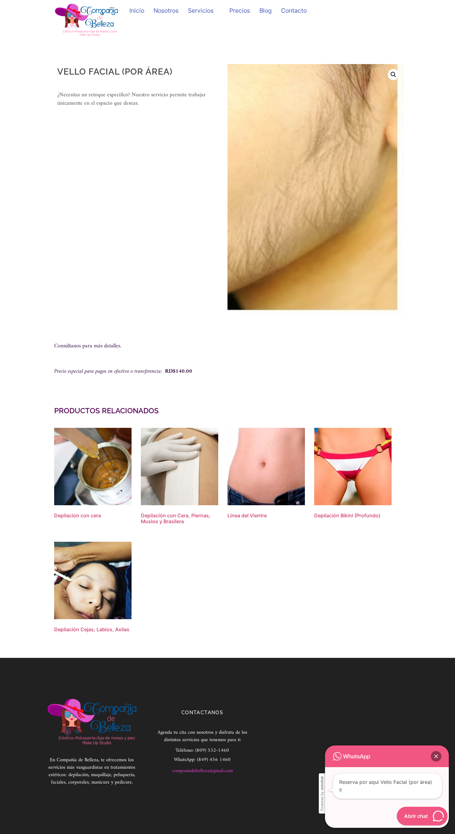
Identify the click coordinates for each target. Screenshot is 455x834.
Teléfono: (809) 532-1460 (202, 750)
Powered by (322, 793)
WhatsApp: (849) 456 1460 (202, 759)
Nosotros (166, 10)
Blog (265, 10)
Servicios (201, 10)
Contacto (294, 10)
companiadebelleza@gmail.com (202, 771)
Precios (239, 10)
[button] (393, 74)
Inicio (136, 10)
